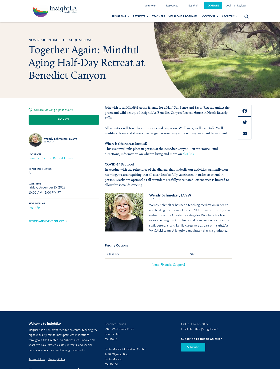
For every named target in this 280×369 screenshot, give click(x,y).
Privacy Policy (56, 359)
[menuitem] (150, 5)
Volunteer (150, 5)
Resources (172, 5)
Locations (208, 16)
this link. (188, 154)
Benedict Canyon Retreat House (51, 158)
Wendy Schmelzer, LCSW (60, 140)
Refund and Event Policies (46, 221)
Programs (119, 16)
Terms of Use (37, 359)
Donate (213, 5)
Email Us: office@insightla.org (199, 329)
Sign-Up (34, 207)
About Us (228, 16)
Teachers (158, 16)
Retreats (139, 16)
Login (229, 5)
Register (241, 5)
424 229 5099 (199, 324)
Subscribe (193, 347)
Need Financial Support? (168, 264)
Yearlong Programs (183, 16)
